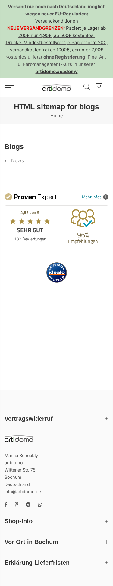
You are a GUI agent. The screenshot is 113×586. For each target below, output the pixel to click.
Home (56, 115)
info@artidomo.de (23, 491)
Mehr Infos (92, 197)
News (17, 160)
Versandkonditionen (56, 21)
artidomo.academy (57, 71)
